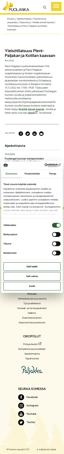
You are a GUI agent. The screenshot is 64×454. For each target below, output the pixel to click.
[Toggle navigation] (56, 6)
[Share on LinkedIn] (34, 133)
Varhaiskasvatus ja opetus (32, 298)
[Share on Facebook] (21, 133)
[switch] (56, 234)
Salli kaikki (32, 266)
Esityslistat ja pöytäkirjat (32, 349)
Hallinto (32, 313)
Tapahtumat (32, 358)
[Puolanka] (16, 6)
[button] (45, 7)
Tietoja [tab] (52, 173)
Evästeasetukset (32, 317)
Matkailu (32, 293)
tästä (31, 112)
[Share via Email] (41, 133)
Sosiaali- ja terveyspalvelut (32, 308)
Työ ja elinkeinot (32, 303)
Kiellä (32, 286)
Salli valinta (32, 276)
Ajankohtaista (32, 353)
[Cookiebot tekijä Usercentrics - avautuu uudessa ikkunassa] (48, 165)
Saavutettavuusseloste (32, 322)
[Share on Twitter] (27, 133)
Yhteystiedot (30, 344)
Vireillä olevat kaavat (31, 109)
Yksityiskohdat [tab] (32, 173)
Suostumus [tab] (12, 173)
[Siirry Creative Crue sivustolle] (46, 449)
